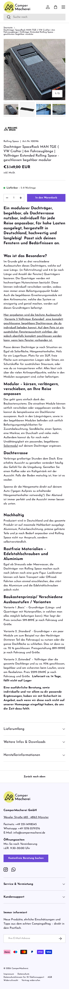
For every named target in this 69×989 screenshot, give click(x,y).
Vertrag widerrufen (31, 980)
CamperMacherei (20, 968)
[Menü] (63, 7)
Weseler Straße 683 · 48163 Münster (26, 817)
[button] (55, 7)
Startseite (8, 28)
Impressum (9, 974)
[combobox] (34, 17)
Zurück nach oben (34, 776)
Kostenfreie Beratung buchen (26, 858)
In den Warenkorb (46, 197)
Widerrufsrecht (11, 980)
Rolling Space (11, 141)
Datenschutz (23, 974)
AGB (50, 977)
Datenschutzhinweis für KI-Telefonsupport (24, 977)
